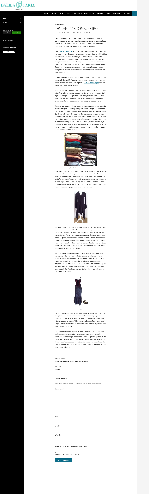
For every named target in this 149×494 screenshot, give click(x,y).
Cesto (67, 13)
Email (57, 426)
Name (57, 417)
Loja (59, 13)
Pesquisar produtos (8, 30)
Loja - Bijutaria (9, 40)
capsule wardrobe (65, 51)
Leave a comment (84, 32)
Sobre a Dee (116, 13)
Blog (54, 13)
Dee (74, 32)
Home (46, 13)
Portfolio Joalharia (103, 13)
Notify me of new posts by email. (67, 454)
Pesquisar (16, 33)
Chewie (58, 368)
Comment (59, 389)
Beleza (57, 25)
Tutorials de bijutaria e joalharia (83, 13)
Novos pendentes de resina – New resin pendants (71, 360)
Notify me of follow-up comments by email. (71, 447)
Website (58, 435)
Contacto (127, 13)
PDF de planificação (91, 83)
